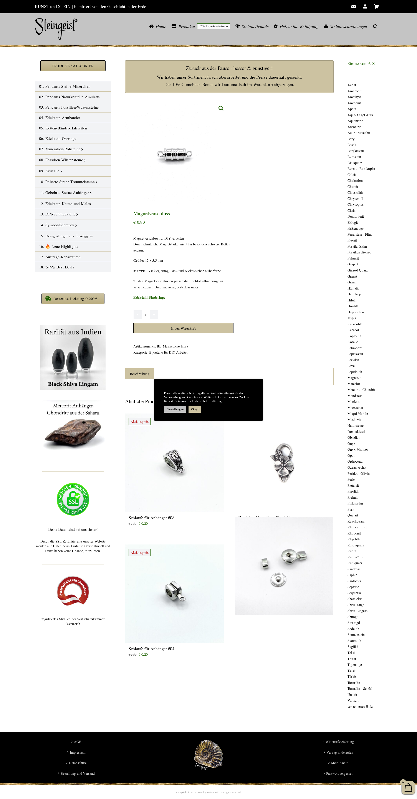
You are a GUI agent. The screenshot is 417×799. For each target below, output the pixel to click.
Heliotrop (354, 294)
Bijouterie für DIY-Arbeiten (168, 352)
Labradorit (355, 348)
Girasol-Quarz (358, 270)
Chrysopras (356, 204)
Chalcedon (355, 180)
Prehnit (353, 497)
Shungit (353, 616)
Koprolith (354, 336)
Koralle (353, 341)
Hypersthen (356, 312)
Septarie (353, 586)
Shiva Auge (356, 604)
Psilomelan (355, 503)
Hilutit (352, 300)
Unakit (352, 694)
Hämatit (353, 288)
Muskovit (354, 419)
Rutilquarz (355, 563)
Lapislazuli (355, 353)
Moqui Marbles (358, 413)
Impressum (77, 752)
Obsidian (354, 437)
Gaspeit (353, 264)
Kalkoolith (355, 324)
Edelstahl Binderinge (149, 297)
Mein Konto (339, 762)
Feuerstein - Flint (360, 234)
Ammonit (354, 103)
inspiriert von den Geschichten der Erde (110, 6)
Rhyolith (354, 539)
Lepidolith (355, 371)
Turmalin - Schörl (360, 688)
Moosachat (355, 407)
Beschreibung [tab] (139, 373)
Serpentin (354, 593)
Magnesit (354, 377)
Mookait (353, 401)
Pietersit (353, 485)
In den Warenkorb (183, 328)
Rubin (352, 551)
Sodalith (353, 628)
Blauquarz (355, 162)
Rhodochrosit (357, 527)
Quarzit (353, 515)
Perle (351, 479)
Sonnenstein (356, 634)
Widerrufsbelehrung (340, 741)
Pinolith (353, 491)
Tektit (352, 652)
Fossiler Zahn (357, 246)
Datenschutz (77, 762)
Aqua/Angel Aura (360, 114)
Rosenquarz (356, 545)
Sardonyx (354, 581)
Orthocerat (355, 461)
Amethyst (354, 96)
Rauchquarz (356, 521)
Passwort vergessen (339, 773)
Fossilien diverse (359, 252)
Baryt (351, 138)
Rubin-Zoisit (357, 557)
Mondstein (355, 395)
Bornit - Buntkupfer (362, 168)
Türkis (352, 676)
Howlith (353, 306)
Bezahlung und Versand (78, 773)
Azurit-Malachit (359, 132)
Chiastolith (355, 192)
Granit (352, 282)
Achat (352, 85)
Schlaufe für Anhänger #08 (151, 518)
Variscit (353, 700)
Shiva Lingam (357, 610)
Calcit (352, 174)
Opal (351, 455)
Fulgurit (353, 258)
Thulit (352, 658)
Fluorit (352, 240)
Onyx (352, 443)
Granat (352, 276)
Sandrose (354, 569)
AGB (77, 741)
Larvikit (353, 359)
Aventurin (354, 126)
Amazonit (354, 91)
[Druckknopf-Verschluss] (284, 566)
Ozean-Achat (357, 467)
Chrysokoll (355, 198)
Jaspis (352, 318)
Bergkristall (356, 150)
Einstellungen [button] (175, 409)
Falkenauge (356, 228)
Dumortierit (356, 216)
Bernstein (354, 156)
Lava (351, 365)
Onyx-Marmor (358, 449)
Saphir (352, 574)
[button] (375, 26)
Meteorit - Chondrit (361, 389)
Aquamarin (355, 120)
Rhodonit (354, 533)
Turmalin (354, 682)
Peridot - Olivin (359, 473)
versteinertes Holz (360, 706)
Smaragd (354, 622)
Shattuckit (355, 598)
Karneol (353, 330)
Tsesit (352, 670)
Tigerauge (355, 664)
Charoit (353, 186)
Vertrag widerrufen (339, 752)
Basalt (352, 144)
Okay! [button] (195, 409)
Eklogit (353, 222)
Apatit (352, 108)
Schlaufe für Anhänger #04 (151, 649)
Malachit (354, 383)
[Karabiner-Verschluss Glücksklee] (284, 463)
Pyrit (351, 509)
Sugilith (353, 646)
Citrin (352, 210)
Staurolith (354, 640)
